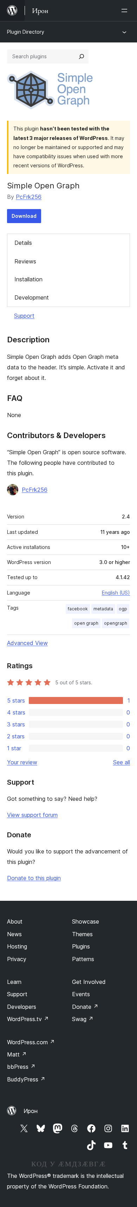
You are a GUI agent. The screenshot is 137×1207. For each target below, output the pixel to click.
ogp (123, 608)
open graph (86, 623)
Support (24, 315)
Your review (22, 762)
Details (23, 242)
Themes (82, 934)
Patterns (83, 959)
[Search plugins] (81, 56)
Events (81, 994)
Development (31, 297)
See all (121, 762)
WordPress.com (31, 1042)
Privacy (16, 959)
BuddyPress (26, 1079)
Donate (85, 1006)
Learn (14, 981)
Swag (82, 1018)
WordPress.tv (28, 1018)
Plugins (81, 946)
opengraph (115, 623)
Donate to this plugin (34, 877)
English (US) (116, 593)
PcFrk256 (28, 196)
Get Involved (89, 981)
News (14, 934)
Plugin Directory (25, 32)
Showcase (85, 921)
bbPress (21, 1066)
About (14, 921)
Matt (17, 1054)
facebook (78, 608)
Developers (21, 1006)
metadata (103, 608)
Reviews (25, 261)
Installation (28, 279)
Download (24, 216)
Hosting (17, 946)
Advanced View (27, 642)
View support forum (32, 814)
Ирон (31, 1110)
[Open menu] (126, 10)
